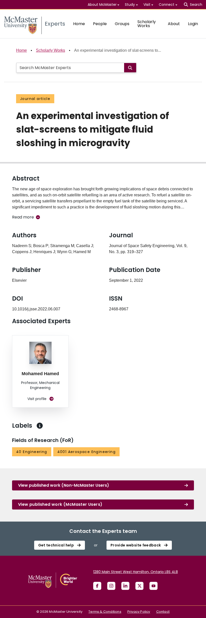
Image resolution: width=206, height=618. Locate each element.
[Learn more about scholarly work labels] (40, 426)
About (174, 24)
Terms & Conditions (104, 611)
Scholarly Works (146, 24)
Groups (122, 24)
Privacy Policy (138, 611)
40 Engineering (31, 451)
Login (193, 24)
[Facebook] (97, 586)
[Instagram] (111, 586)
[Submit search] (130, 67)
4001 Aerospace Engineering (86, 451)
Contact (163, 611)
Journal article (35, 98)
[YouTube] (153, 586)
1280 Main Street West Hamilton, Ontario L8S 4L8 (135, 572)
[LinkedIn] (125, 586)
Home (79, 24)
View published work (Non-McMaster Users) (63, 485)
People (100, 24)
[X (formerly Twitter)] (139, 586)
